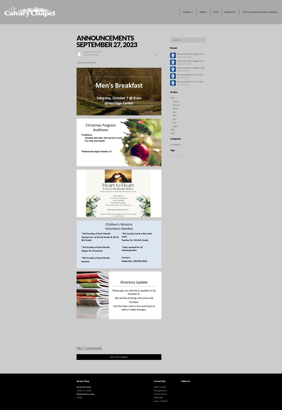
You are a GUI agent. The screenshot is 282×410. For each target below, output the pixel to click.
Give (216, 12)
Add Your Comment (119, 357)
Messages (230, 12)
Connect (188, 12)
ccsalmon (182, 156)
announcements (174, 156)
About (203, 12)
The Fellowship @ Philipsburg (259, 12)
